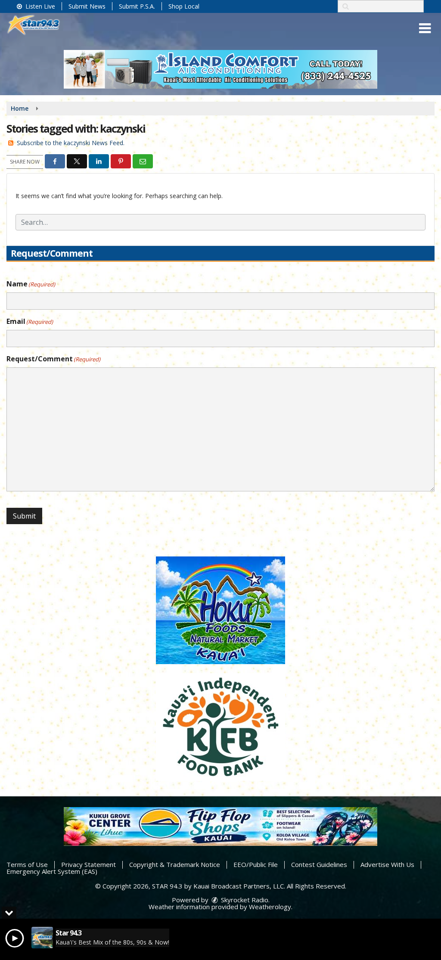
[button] (425, 28)
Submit (24, 516)
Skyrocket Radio (243, 899)
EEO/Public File (255, 864)
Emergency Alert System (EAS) (51, 871)
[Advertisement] (220, 69)
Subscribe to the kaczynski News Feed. (70, 143)
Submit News (87, 6)
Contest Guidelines (319, 864)
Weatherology (270, 906)
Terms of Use (27, 864)
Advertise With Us (387, 864)
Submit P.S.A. (137, 6)
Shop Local (183, 6)
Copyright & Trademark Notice (174, 864)
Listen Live (39, 6)
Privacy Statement (88, 864)
